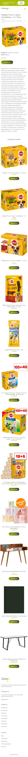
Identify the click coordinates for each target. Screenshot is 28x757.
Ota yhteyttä (4, 738)
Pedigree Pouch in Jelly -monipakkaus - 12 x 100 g (14, 261)
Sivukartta (3, 746)
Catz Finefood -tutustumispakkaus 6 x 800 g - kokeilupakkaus (14, 527)
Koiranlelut (3, 721)
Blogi (2, 736)
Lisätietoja (7, 62)
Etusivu (3, 19)
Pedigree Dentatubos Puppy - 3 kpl (14, 350)
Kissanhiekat (4, 710)
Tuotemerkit (10, 52)
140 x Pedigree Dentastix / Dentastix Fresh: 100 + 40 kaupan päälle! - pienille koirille (14, 393)
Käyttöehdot (4, 741)
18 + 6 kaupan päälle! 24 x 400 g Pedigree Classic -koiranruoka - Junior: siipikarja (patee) (14, 482)
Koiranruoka (4, 723)
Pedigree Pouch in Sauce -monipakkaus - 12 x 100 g (14, 216)
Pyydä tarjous (21, 3)
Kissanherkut (4, 707)
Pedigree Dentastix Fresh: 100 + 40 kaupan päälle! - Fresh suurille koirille (14, 438)
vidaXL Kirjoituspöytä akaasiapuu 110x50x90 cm (14, 572)
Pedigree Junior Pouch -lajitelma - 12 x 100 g (14, 173)
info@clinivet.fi (4, 699)
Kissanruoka (4, 715)
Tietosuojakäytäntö (6, 744)
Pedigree (16, 52)
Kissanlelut (3, 713)
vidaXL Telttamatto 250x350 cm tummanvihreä (14, 616)
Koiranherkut (4, 718)
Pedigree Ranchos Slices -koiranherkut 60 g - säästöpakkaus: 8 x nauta (14, 305)
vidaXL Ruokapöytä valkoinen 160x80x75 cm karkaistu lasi (14, 659)
